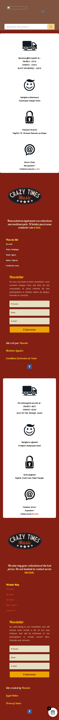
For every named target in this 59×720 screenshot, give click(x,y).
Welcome (10, 589)
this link (35, 514)
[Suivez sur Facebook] (29, 366)
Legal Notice (12, 695)
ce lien (37, 169)
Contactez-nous (12, 265)
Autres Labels (12, 260)
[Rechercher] (51, 27)
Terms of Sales (13, 703)
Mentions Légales (14, 350)
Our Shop (10, 594)
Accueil (9, 244)
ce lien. (37, 227)
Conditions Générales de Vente (21, 358)
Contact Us (11, 610)
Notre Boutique (12, 249)
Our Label (10, 599)
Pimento (23, 343)
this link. (29, 572)
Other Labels (11, 605)
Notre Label (11, 255)
